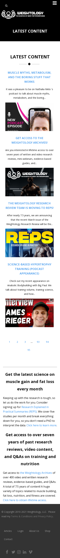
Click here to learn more (41, 425)
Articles (8, 530)
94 (47, 341)
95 (29, 349)
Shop (47, 530)
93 (38, 341)
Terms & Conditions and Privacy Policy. (32, 516)
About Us (34, 530)
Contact (8, 539)
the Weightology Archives (36, 473)
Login (21, 530)
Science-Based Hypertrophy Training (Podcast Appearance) (29, 268)
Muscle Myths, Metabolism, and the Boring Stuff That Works (29, 77)
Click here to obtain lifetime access (24, 500)
